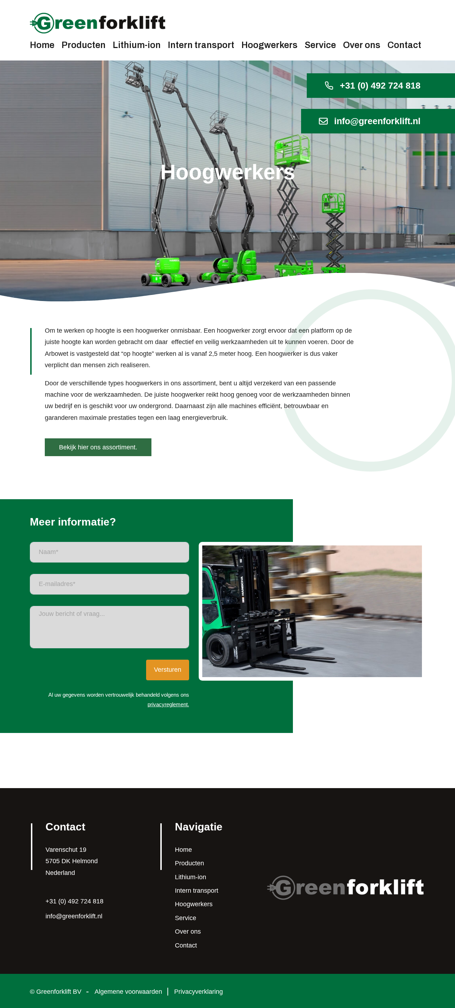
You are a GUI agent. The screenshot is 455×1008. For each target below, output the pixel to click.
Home (42, 45)
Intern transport (201, 45)
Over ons (361, 45)
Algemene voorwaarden (128, 991)
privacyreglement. (168, 704)
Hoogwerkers (269, 45)
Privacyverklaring (198, 991)
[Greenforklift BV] (345, 887)
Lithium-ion (137, 45)
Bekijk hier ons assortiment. (98, 447)
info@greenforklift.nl (377, 121)
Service (320, 45)
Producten (83, 45)
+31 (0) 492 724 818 (380, 85)
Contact (404, 45)
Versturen (167, 669)
